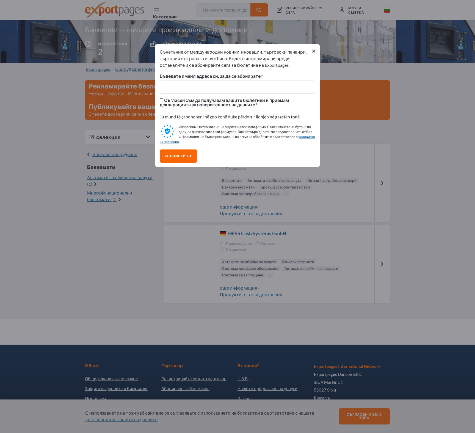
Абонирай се (178, 156)
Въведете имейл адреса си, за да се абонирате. (210, 76)
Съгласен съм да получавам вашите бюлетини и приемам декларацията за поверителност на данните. (224, 102)
